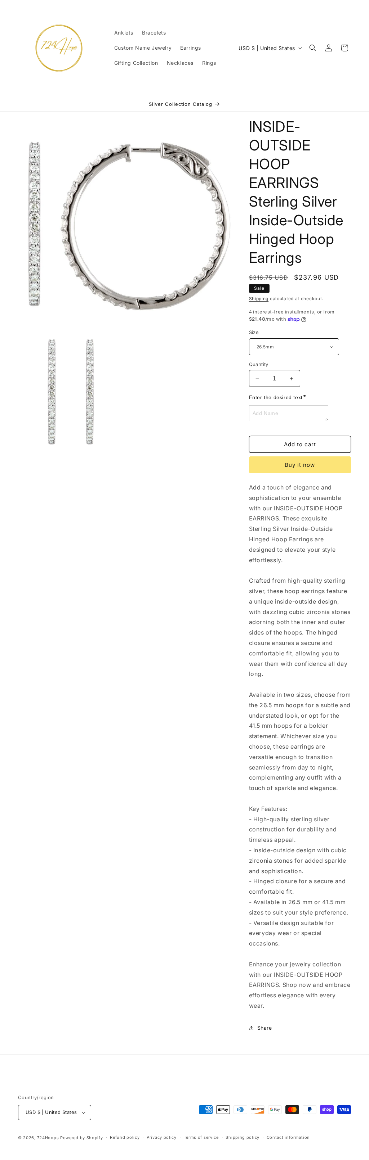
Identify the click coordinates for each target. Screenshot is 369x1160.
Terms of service (201, 1137)
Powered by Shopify (81, 1137)
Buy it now (300, 464)
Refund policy (124, 1137)
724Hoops (48, 1137)
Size (254, 332)
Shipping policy (242, 1137)
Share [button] (264, 1028)
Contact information (288, 1137)
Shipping (259, 298)
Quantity (258, 364)
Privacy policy (162, 1137)
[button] (313, 48)
